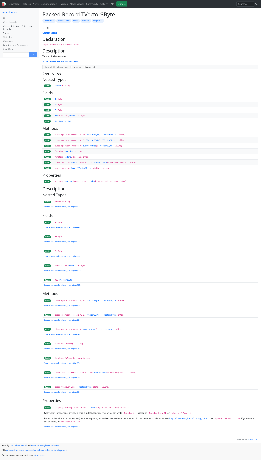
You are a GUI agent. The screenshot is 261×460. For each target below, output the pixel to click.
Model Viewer (77, 3)
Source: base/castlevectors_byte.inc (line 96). (62, 392)
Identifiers (8, 49)
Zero (73, 168)
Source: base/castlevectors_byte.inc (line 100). (62, 270)
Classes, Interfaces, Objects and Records (17, 27)
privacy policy (38, 455)
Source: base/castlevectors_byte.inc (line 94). (62, 377)
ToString (68, 151)
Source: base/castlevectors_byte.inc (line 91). (62, 348)
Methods (86, 20)
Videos (64, 3)
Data (57, 116)
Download (14, 3)
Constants (8, 41)
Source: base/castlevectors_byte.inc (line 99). (62, 227)
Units (5, 18)
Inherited (76, 67)
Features (26, 3)
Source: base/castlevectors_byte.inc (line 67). (62, 206)
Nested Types (64, 20)
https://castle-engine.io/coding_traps (188, 418)
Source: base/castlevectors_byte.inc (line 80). (62, 426)
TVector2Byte (65, 121)
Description (49, 20)
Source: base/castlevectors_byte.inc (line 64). (60, 61)
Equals (74, 162)
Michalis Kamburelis (19, 445)
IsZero (67, 157)
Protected (90, 67)
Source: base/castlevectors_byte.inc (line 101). (62, 285)
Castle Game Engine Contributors (45, 445)
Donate (122, 3)
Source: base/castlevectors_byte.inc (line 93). (62, 363)
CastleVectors (49, 32)
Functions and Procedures (15, 45)
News (36, 3)
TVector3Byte (92, 135)
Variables (7, 37)
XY (56, 121)
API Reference (9, 12)
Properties (97, 20)
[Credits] (112, 4)
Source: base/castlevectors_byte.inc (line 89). (62, 334)
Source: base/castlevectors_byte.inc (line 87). (62, 305)
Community (92, 3)
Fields (75, 20)
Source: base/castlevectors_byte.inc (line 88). (62, 320)
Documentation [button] (49, 3)
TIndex (58, 86)
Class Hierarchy (10, 22)
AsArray (68, 181)
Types (6, 33)
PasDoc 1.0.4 (252, 439)
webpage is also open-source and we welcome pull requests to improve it (36, 450)
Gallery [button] (104, 3)
